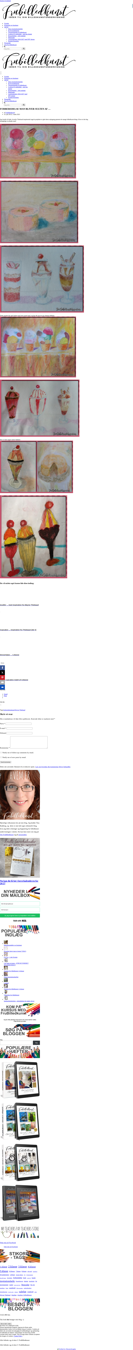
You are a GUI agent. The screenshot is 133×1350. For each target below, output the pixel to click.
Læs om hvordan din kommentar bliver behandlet (52, 767)
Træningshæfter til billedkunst (17, 32)
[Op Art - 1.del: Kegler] (6, 955)
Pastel (7, 1288)
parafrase (2, 1288)
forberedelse (7, 710)
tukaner (16, 1292)
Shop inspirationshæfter (15, 29)
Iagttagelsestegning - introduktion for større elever (19, 1001)
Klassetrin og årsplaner (11, 25)
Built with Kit (19, 920)
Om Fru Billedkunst (10, 45)
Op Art (32, 1285)
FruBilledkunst (10, 112)
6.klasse (12, 1271)
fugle (24, 1278)
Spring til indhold (5, 1)
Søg (1, 1040)
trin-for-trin (11, 1292)
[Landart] (6, 981)
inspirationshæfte (7, 1281)
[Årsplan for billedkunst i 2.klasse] (6, 987)
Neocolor (25, 1285)
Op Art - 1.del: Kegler (10, 957)
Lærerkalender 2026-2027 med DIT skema (21, 39)
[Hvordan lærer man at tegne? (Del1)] (6, 949)
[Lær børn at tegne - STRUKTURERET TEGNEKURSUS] (6, 961)
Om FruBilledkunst (7, 835)
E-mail (3, 728)
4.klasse (32, 1266)
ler (36, 1281)
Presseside (7, 43)
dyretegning (29, 1275)
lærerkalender (4, 1285)
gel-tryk (29, 1278)
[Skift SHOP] (34, 80)
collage (12, 1275)
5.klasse (4, 1271)
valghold (30, 1292)
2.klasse (12, 1266)
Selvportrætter (19, 1288)
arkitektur (35, 1271)
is (11, 710)
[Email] (2, 682)
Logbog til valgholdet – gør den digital (20, 34)
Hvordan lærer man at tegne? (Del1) (15, 951)
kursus (26, 1281)
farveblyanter (3, 1278)
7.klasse (18, 1271)
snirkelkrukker (27, 1288)
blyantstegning (4, 1275)
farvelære (9, 1278)
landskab (31, 1281)
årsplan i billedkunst (25, 1295)
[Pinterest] (2, 677)
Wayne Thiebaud (20, 710)
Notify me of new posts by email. (14, 757)
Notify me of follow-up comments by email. (18, 753)
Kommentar (5, 748)
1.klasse (3, 1266)
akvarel (29, 1271)
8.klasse (24, 1271)
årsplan (14, 1295)
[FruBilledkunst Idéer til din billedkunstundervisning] (39, 20)
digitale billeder (19, 1275)
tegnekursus (3, 1292)
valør (35, 1292)
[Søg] (23, 49)
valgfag (22, 1291)
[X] (2, 672)
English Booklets (13, 41)
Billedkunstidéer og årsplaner (13, 945)
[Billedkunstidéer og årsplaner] (6, 943)
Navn (2, 724)
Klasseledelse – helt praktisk (17, 36)
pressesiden (22, 835)
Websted (3, 733)
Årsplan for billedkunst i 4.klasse (14, 971)
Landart (6, 983)
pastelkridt (12, 1288)
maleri (11, 1285)
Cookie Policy (18, 1336)
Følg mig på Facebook (8, 1243)
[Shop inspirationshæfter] (6, 975)
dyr (25, 1275)
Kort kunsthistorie (13, 30)
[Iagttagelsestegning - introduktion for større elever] (6, 999)
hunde (34, 1278)
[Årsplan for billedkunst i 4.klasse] (6, 969)
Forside (6, 23)
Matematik (11, 37)
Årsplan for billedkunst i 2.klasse (14, 989)
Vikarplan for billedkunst (11, 995)
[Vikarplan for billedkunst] (6, 993)
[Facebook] (2, 667)
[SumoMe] (2, 687)
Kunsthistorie (19, 1281)
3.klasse (22, 1266)
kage (13, 710)
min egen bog (17, 1285)
